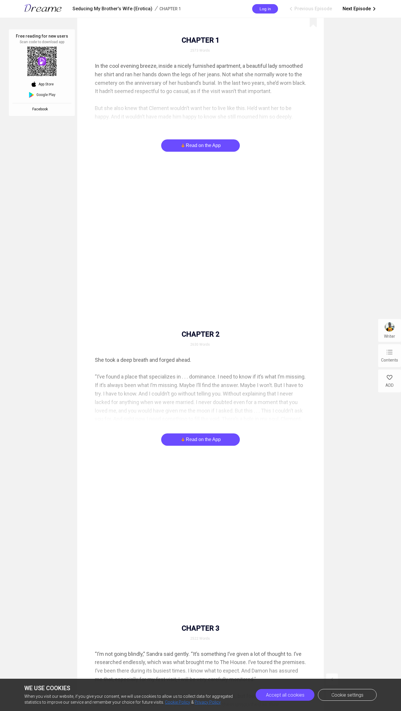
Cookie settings (347, 695)
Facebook (41, 109)
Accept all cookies (285, 695)
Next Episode (360, 8)
